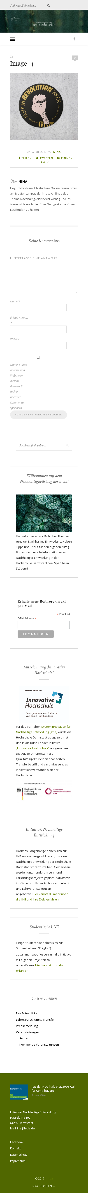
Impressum (17, 1161)
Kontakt (15, 1148)
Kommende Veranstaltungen (39, 1044)
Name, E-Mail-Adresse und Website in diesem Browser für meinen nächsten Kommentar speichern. (19, 386)
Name (15, 301)
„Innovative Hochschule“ (32, 748)
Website (15, 339)
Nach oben (42, 1186)
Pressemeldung (27, 1026)
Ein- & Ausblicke (26, 1013)
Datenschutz (19, 1155)
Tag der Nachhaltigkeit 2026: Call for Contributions (53, 1088)
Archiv (23, 1038)
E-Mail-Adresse (19, 320)
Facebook (16, 1142)
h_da (50, 1178)
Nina (57, 151)
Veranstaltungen (27, 1032)
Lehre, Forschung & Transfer (35, 1020)
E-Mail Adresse (27, 618)
